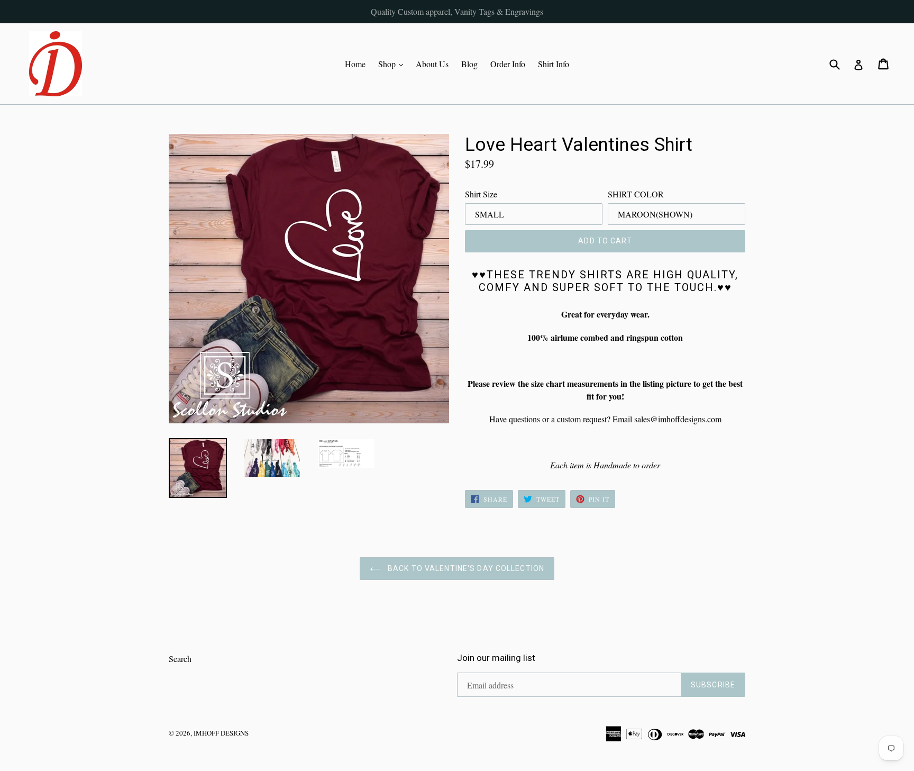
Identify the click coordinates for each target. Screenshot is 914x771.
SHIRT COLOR (636, 193)
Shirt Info (553, 63)
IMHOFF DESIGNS (221, 733)
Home (355, 63)
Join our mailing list (496, 657)
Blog (469, 63)
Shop (393, 63)
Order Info (507, 63)
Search (180, 658)
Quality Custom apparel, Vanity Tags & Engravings (457, 11)
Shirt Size (481, 193)
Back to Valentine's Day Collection (465, 568)
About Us (432, 63)
